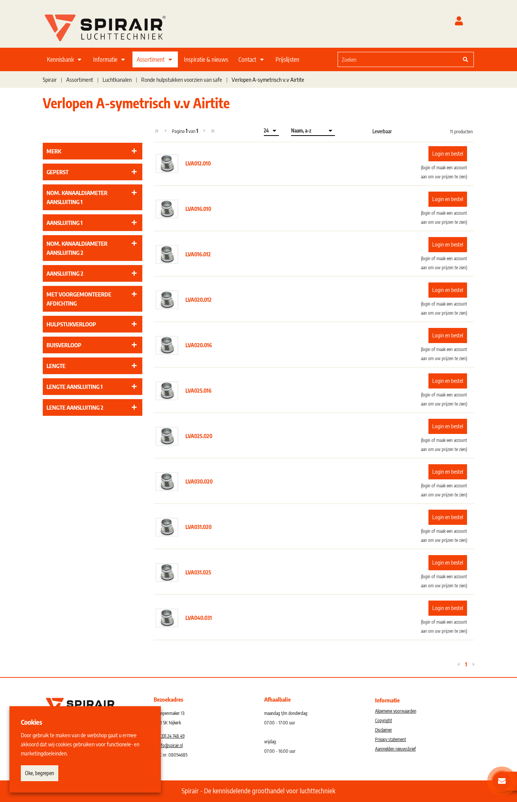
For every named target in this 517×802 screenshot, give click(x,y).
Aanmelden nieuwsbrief (395, 749)
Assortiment (151, 59)
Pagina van (185, 131)
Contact (247, 59)
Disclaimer (383, 730)
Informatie (105, 59)
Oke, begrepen (39, 773)
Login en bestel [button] (447, 153)
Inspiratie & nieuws (206, 59)
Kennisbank (60, 59)
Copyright (383, 720)
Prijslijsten (287, 59)
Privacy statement (390, 739)
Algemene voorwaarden (395, 711)
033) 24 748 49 (172, 736)
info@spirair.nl (170, 745)
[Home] (115, 26)
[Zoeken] (465, 59)
